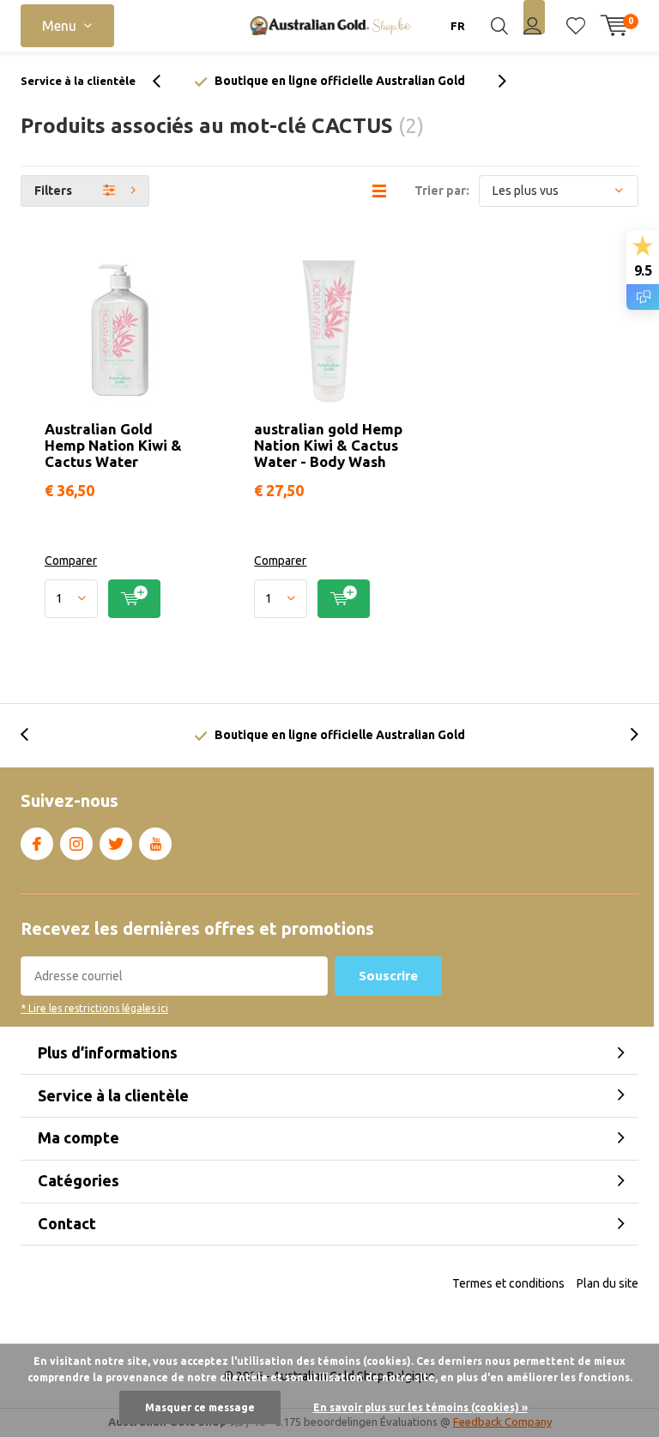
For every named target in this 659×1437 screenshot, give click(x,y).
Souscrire (388, 975)
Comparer (71, 560)
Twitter (116, 844)
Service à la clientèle (78, 81)
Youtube (155, 844)
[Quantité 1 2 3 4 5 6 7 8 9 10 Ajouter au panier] (120, 598)
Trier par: (441, 190)
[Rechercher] (499, 26)
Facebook (37, 844)
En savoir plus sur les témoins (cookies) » (420, 1407)
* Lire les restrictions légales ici (94, 1008)
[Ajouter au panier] (134, 598)
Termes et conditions (508, 1283)
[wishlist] (575, 26)
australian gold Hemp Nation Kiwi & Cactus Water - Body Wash (328, 445)
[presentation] (165, 81)
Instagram (76, 844)
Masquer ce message (200, 1407)
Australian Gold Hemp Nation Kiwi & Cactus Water (113, 445)
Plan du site (607, 1283)
